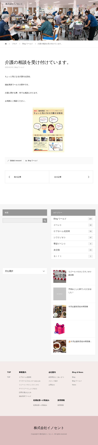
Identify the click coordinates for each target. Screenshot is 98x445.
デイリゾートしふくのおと (28, 389)
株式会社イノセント (14, 4)
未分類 (72, 250)
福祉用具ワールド (25, 396)
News (74, 385)
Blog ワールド (19, 67)
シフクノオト (72, 237)
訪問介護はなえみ (25, 392)
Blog (73, 377)
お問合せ (52, 385)
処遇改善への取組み (40, 405)
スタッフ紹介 (53, 381)
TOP (8, 377)
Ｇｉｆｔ (72, 256)
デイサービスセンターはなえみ (29, 381)
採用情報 (61, 405)
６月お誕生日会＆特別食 (78, 307)
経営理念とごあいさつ (56, 377)
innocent (18, 161)
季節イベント (72, 244)
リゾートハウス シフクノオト (29, 385)
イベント (72, 225)
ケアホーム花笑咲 (72, 231)
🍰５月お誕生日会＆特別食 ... (80, 341)
